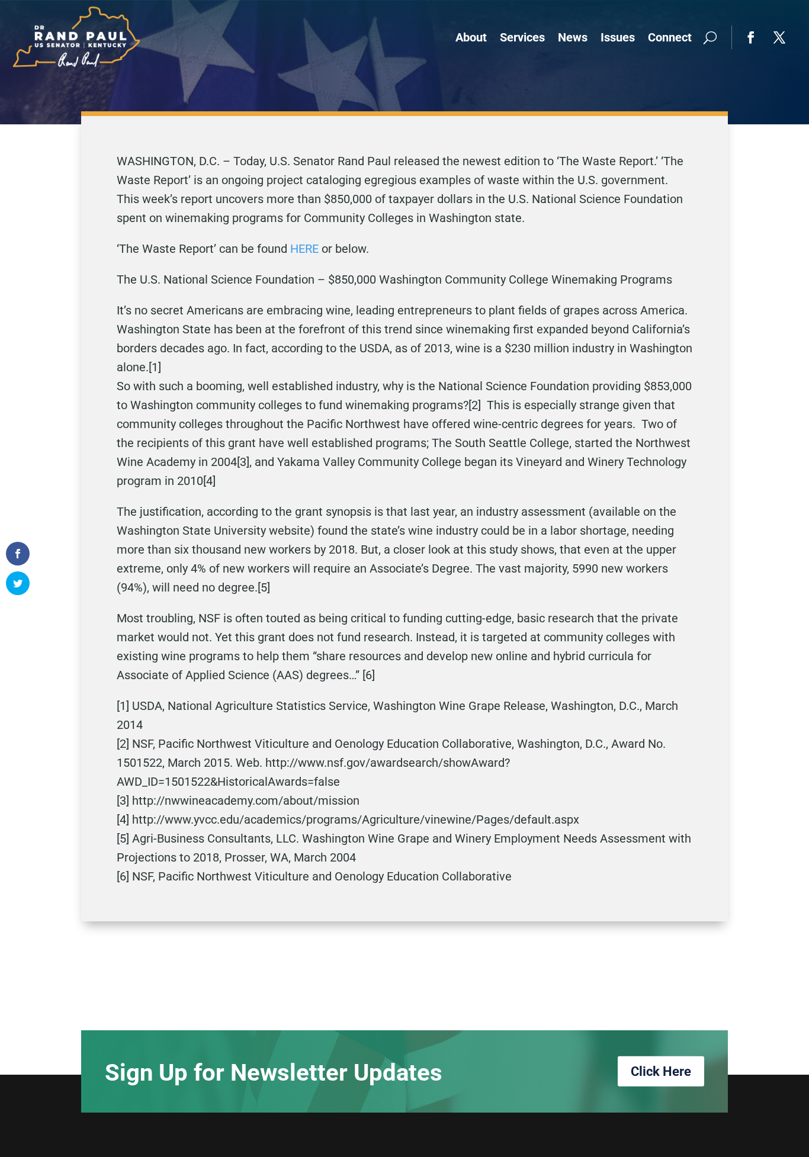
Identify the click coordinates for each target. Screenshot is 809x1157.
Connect (670, 37)
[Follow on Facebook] (751, 37)
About (471, 37)
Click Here (661, 1070)
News (573, 37)
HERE (304, 249)
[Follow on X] (779, 37)
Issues (618, 37)
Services (522, 37)
